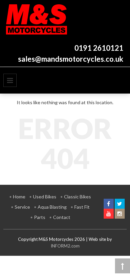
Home (19, 196)
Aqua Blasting (52, 207)
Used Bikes (44, 196)
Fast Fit (82, 207)
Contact (61, 217)
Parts (39, 217)
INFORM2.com (65, 245)
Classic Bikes (77, 196)
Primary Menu (10, 80)
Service (22, 207)
